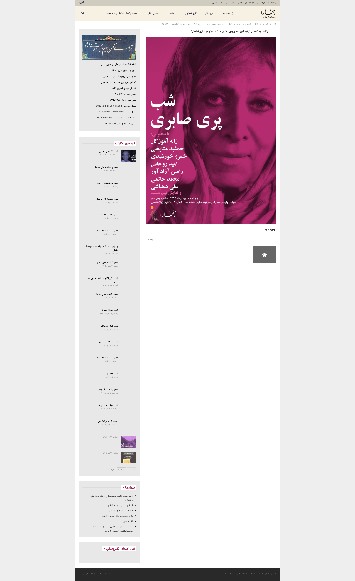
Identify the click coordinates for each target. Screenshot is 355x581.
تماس (214, 2)
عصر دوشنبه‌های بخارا (107, 199)
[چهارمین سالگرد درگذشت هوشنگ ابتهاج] (129, 251)
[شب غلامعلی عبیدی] (129, 156)
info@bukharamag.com (111, 112)
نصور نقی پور (84, 573)
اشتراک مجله (224, 2)
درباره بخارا (261, 2)
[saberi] (237, 254)
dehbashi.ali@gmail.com (109, 106)
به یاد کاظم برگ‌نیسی (107, 421)
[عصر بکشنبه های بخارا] (129, 267)
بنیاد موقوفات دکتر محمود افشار (117, 516)
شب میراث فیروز (110, 310)
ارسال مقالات (237, 2)
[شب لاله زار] (129, 378)
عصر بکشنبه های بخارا (107, 262)
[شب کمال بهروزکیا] (129, 330)
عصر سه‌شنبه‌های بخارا (107, 183)
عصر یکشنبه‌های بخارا (107, 215)
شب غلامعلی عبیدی (108, 151)
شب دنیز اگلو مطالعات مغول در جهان (103, 280)
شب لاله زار (112, 374)
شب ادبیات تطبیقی (108, 342)
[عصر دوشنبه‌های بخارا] (129, 203)
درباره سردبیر (249, 2)
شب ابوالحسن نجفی (107, 405)
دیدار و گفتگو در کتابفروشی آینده (122, 13)
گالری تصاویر (191, 13)
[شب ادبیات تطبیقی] (129, 346)
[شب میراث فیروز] (129, 315)
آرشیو (172, 13)
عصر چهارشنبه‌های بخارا (106, 167)
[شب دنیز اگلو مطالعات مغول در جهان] (129, 283)
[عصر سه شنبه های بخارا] (129, 235)
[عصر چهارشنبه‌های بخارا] (129, 172)
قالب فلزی (128, 521)
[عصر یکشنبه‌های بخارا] (129, 219)
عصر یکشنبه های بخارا (107, 294)
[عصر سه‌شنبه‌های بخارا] (129, 187)
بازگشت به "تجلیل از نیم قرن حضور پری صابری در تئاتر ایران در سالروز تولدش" (230, 31)
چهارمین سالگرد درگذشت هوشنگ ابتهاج (101, 248)
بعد (151, 239)
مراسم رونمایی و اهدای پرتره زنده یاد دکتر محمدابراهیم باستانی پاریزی (112, 529)
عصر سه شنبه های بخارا (106, 231)
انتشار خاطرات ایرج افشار (120, 505)
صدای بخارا (210, 13)
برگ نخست (272, 2)
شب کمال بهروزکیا (109, 326)
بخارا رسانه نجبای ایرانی (121, 511)
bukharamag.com (104, 118)
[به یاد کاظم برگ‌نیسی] (129, 426)
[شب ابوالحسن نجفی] (129, 410)
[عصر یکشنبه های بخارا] (129, 299)
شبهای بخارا (153, 13)
